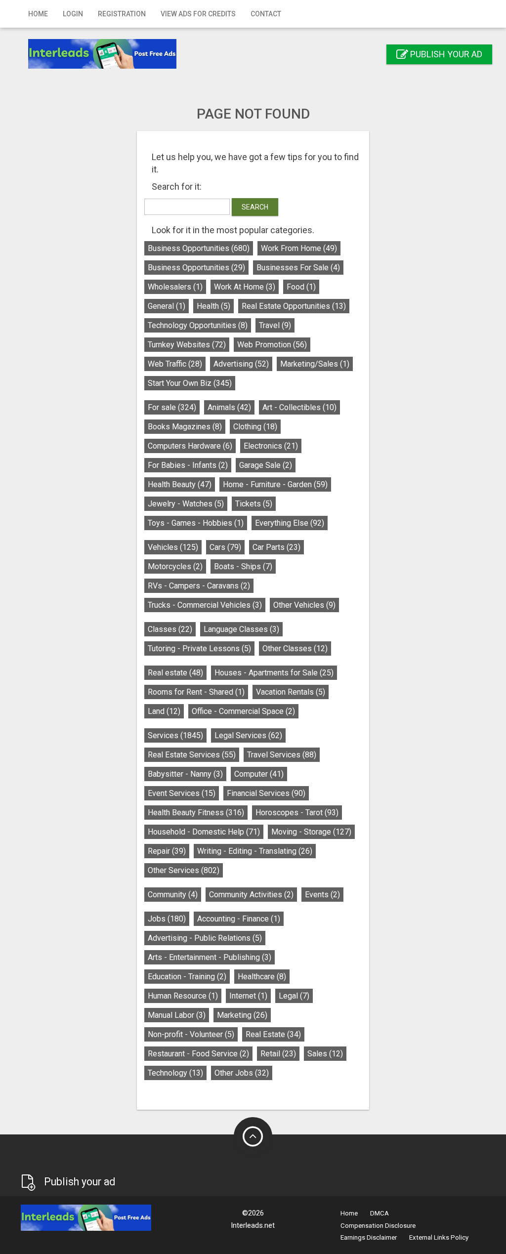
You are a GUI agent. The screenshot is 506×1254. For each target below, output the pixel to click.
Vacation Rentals (290, 692)
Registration (122, 14)
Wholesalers (175, 287)
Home (38, 14)
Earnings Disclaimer (368, 1237)
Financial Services (266, 793)
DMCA (379, 1213)
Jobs (167, 918)
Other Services (183, 870)
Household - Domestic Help (204, 831)
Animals (229, 407)
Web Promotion (272, 344)
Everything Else (289, 523)
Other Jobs (241, 1073)
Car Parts (276, 547)
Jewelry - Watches (186, 503)
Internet (248, 996)
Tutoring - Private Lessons (199, 648)
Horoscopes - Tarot (296, 812)
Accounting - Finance (238, 918)
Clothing (255, 426)
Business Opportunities (199, 248)
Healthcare (262, 976)
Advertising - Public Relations (205, 938)
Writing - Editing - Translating (254, 851)
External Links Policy (438, 1237)
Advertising (241, 364)
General (166, 306)
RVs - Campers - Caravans (199, 585)
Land (164, 711)
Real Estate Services (192, 754)
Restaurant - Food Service (198, 1053)
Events (322, 894)
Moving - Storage (311, 831)
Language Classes (241, 629)
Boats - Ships (243, 566)
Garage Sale (265, 465)
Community (173, 894)
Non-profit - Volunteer (191, 1034)
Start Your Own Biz (190, 383)
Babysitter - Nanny (185, 774)
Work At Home (244, 287)
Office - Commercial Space (243, 711)
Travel (275, 325)
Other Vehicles (304, 605)
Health (213, 306)
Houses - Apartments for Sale (274, 672)
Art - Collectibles (299, 407)
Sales (325, 1053)
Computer (259, 774)
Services (175, 735)
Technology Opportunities (198, 325)
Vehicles (173, 547)
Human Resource (183, 996)
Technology (175, 1073)
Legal (294, 996)
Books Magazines (185, 426)
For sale (172, 407)
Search (255, 207)
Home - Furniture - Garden (275, 484)
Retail (278, 1053)
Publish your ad (445, 54)
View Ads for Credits (198, 14)
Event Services (181, 793)
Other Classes (295, 648)
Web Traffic (175, 364)
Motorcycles (175, 566)
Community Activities (251, 894)
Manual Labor (177, 1015)
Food (301, 287)
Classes (170, 629)
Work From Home (299, 248)
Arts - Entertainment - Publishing (209, 957)
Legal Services (248, 735)
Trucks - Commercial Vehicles (205, 605)
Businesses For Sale (298, 267)
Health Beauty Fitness (196, 812)
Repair (167, 851)
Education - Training (187, 976)
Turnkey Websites (187, 344)
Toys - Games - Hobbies (196, 523)
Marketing (242, 1015)
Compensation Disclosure (378, 1225)
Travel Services (281, 754)
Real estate (175, 672)
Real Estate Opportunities (294, 306)
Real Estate (273, 1034)
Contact (266, 14)
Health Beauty (179, 484)
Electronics (271, 446)
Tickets (253, 503)
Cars (225, 547)
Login (73, 14)
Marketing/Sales (314, 364)
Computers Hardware (190, 446)
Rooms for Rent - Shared (196, 692)
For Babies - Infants (188, 465)
